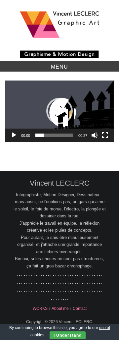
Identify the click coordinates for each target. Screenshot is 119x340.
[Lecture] (14, 135)
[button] (59, 111)
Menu (59, 67)
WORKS (40, 308)
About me (60, 308)
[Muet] (94, 135)
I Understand (68, 335)
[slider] (54, 135)
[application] (59, 111)
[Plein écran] (105, 135)
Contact (80, 308)
